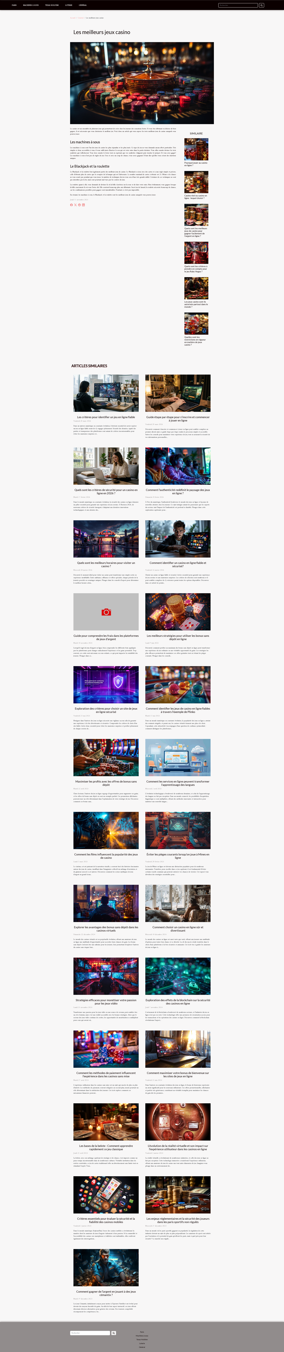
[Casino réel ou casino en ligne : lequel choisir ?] (196, 182)
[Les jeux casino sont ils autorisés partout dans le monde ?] (196, 288)
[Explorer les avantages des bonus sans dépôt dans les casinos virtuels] (106, 903)
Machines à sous (31, 5)
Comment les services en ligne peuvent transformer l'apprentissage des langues (177, 783)
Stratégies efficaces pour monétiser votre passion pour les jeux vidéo (106, 1001)
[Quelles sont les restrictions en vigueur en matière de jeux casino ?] (196, 323)
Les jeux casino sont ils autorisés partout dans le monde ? (196, 304)
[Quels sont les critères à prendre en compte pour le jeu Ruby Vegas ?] (196, 252)
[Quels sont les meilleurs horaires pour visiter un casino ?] (106, 538)
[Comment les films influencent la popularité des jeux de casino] (106, 830)
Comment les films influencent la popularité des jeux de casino (106, 856)
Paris (14, 5)
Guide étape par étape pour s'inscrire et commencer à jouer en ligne (178, 418)
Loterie (68, 5)
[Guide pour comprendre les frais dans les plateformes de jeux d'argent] (106, 611)
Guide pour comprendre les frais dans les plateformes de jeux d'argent (106, 637)
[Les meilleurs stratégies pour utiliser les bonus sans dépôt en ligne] (178, 611)
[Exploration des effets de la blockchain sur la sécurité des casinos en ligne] (178, 976)
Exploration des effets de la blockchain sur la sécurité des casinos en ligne (178, 1001)
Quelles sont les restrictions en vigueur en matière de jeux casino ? (195, 341)
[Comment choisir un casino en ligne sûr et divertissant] (178, 903)
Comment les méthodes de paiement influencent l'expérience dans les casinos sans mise (106, 1074)
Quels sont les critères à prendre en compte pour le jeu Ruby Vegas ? (195, 269)
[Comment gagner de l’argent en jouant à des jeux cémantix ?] (106, 1267)
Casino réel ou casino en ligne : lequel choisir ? (195, 196)
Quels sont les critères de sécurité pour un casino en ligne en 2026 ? (106, 491)
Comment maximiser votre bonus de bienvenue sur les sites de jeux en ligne (178, 1074)
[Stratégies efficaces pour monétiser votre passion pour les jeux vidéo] (106, 976)
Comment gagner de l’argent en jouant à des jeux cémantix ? (106, 1293)
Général (83, 5)
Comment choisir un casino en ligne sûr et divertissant (178, 928)
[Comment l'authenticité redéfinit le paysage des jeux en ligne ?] (178, 466)
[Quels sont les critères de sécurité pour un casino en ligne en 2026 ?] (106, 466)
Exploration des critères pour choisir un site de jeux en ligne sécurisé (106, 710)
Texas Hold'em (52, 5)
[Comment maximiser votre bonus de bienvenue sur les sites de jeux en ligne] (178, 1049)
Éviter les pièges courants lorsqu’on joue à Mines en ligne (178, 856)
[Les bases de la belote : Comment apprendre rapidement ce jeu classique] (106, 1121)
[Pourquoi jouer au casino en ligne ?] (196, 149)
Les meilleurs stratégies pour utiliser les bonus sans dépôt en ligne (178, 637)
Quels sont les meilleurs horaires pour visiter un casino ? (106, 564)
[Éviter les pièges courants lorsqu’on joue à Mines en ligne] (178, 830)
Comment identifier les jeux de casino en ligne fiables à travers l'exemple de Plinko (178, 710)
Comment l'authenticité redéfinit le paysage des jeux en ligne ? (178, 491)
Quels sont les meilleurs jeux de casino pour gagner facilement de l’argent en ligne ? (195, 232)
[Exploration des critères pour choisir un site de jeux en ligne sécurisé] (106, 684)
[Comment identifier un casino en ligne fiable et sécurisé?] (178, 538)
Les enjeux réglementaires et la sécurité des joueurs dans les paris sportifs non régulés (178, 1220)
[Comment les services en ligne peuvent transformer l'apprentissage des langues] (178, 757)
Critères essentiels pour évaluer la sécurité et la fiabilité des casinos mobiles (106, 1220)
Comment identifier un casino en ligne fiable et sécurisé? (178, 564)
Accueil (72, 18)
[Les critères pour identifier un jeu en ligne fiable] (106, 393)
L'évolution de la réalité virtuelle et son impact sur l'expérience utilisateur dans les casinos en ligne (178, 1147)
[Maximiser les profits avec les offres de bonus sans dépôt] (106, 757)
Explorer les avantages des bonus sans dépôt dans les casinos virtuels (106, 928)
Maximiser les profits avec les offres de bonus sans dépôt (106, 783)
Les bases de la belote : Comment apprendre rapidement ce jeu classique (106, 1147)
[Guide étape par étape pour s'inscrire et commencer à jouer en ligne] (178, 393)
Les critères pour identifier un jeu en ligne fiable (106, 417)
